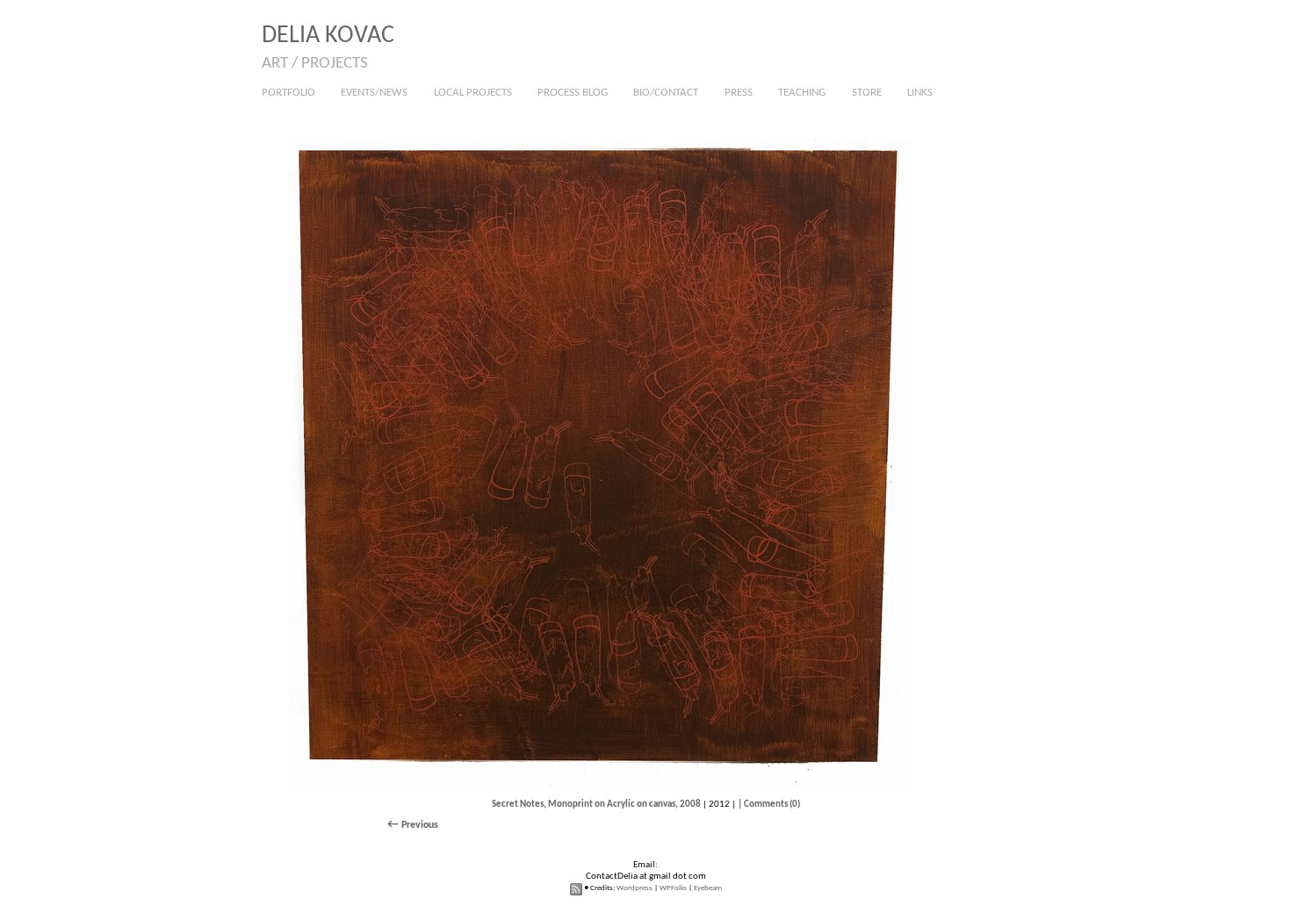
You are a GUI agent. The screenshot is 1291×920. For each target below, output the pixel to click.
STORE (867, 92)
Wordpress (635, 888)
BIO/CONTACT (665, 92)
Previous (419, 825)
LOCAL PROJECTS (473, 92)
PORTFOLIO (288, 92)
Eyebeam (708, 888)
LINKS (920, 92)
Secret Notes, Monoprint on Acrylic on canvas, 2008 (596, 804)
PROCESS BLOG (572, 92)
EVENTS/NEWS (374, 92)
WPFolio (673, 888)
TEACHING (802, 92)
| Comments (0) (769, 804)
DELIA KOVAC (328, 36)
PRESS (739, 92)
